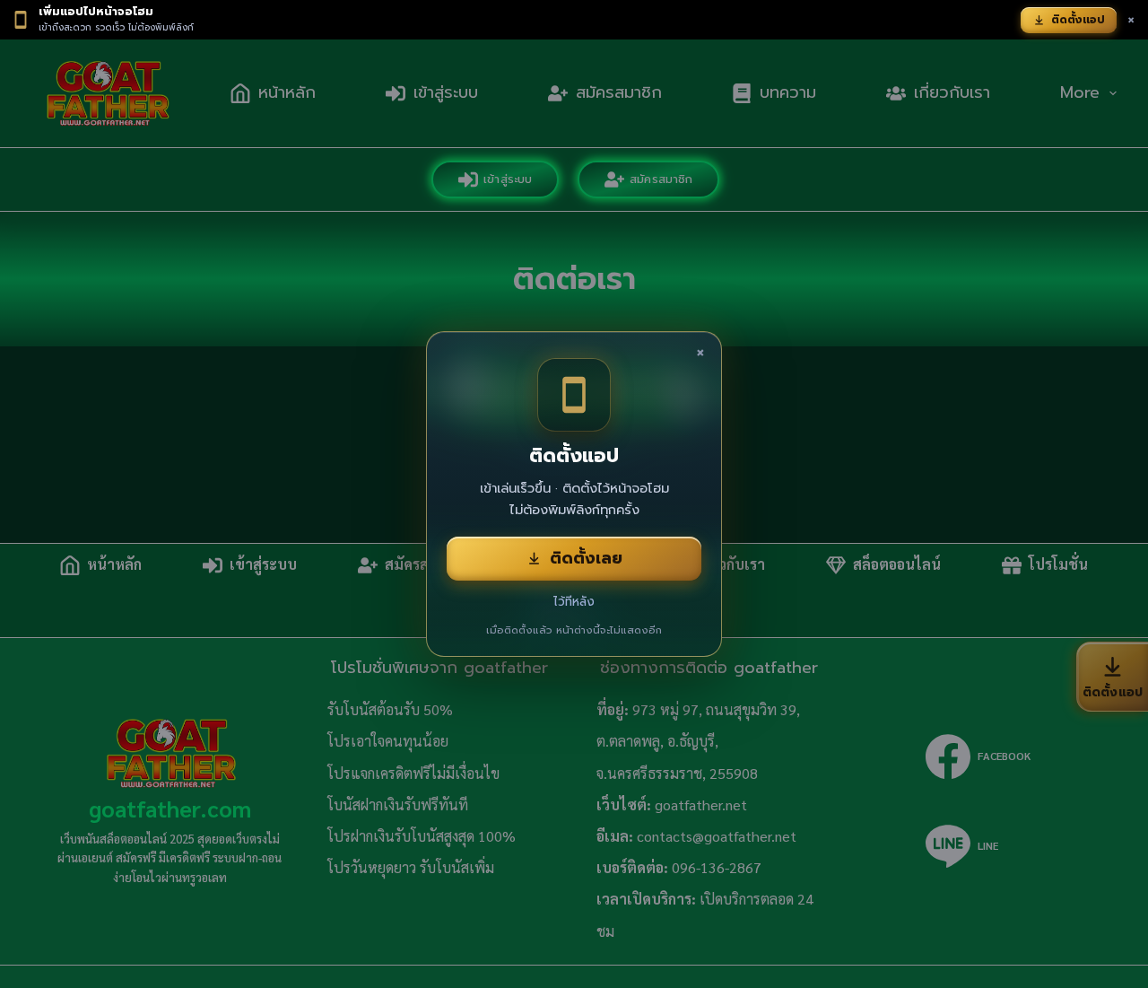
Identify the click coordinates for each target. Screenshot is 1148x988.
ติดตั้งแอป (1078, 20)
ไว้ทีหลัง (574, 601)
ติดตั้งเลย (586, 558)
